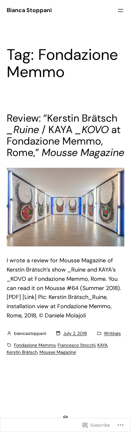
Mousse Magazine (57, 352)
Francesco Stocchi (76, 345)
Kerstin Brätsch (22, 352)
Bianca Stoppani (29, 10)
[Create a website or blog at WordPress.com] (65, 417)
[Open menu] (120, 10)
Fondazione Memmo (35, 345)
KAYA (102, 345)
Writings (112, 333)
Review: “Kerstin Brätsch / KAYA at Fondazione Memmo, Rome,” (65, 135)
